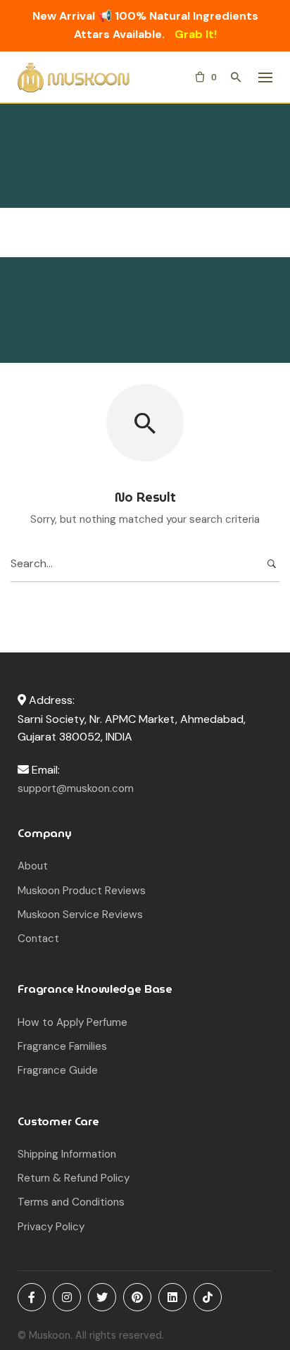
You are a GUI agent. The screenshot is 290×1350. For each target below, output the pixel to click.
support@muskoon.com (76, 788)
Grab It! (196, 34)
